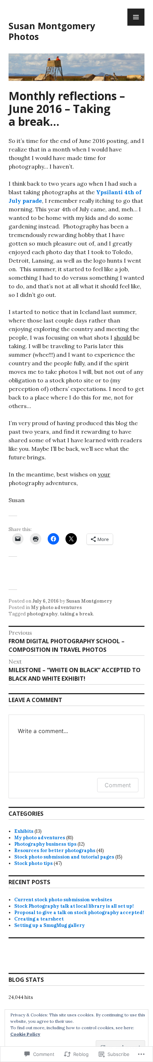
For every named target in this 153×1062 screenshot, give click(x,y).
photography (42, 614)
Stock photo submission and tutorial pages (64, 857)
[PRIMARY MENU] (135, 17)
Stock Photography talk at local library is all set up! (74, 906)
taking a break (76, 614)
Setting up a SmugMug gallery (49, 925)
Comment (118, 785)
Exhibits (23, 831)
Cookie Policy (25, 1034)
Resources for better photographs (54, 850)
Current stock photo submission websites (63, 900)
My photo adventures (56, 607)
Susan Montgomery (89, 601)
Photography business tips (45, 844)
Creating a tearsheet (39, 919)
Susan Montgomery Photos (52, 31)
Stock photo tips (33, 863)
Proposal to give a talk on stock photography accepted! (79, 912)
